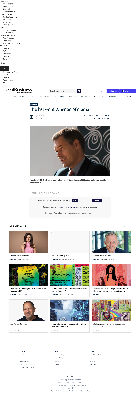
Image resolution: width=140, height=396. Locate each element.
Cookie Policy (76, 391)
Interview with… (9, 25)
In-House (3, 27)
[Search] (4, 68)
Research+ (7, 9)
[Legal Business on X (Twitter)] (72, 376)
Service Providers (10, 17)
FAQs (5, 51)
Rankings (4, 1)
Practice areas (59, 96)
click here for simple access (68, 207)
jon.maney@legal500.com (84, 213)
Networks (6, 22)
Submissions (8, 6)
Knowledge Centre (7, 35)
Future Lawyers (9, 12)
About (122, 96)
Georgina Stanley (104, 294)
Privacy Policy (66, 391)
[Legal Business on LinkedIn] (68, 376)
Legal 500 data (85, 96)
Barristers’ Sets (9, 20)
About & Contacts (96, 355)
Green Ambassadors (109, 96)
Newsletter (131, 96)
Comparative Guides (11, 72)
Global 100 (58, 361)
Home (14, 96)
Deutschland (8, 80)
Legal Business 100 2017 (101, 118)
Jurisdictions (8, 4)
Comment (106, 115)
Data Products (8, 38)
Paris (5, 83)
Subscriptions (85, 391)
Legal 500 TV (8, 77)
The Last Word (89, 115)
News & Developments (12, 43)
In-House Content (10, 30)
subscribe (97, 201)
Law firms (22, 96)
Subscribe (113, 91)
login (75, 201)
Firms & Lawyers (7, 14)
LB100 (57, 364)
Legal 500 (7, 48)
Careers (6, 56)
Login (102, 91)
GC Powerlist (8, 33)
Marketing (7, 54)
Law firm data (72, 96)
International (44, 96)
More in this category (124, 226)
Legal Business (9, 41)
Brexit (98, 115)
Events (5, 75)
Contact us (7, 59)
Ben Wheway (20, 294)
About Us (4, 46)
